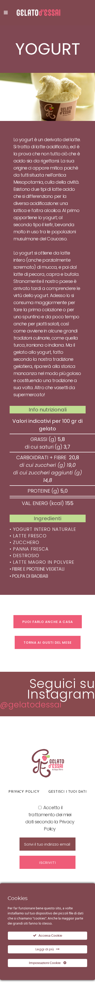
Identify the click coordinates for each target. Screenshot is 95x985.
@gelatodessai (30, 704)
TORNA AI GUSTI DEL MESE (48, 642)
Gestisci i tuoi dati (67, 791)
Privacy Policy (23, 791)
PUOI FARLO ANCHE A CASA (47, 621)
